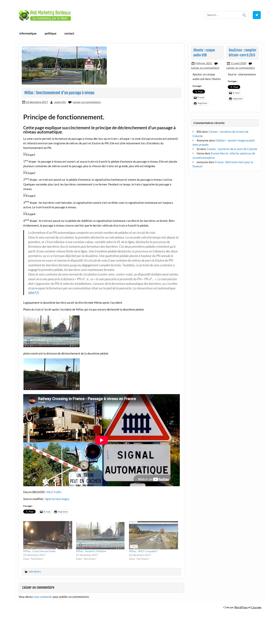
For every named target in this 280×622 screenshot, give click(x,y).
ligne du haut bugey (57, 499)
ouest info (60, 102)
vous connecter (42, 596)
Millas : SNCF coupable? (143, 551)
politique (50, 33)
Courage (256, 607)
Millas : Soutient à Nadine (91, 551)
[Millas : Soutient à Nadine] (100, 535)
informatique (28, 33)
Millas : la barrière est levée (39, 551)
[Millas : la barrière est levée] (47, 535)
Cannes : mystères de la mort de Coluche (232, 149)
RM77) (34, 293)
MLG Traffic (54, 492)
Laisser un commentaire (87, 102)
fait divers (35, 571)
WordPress (241, 607)
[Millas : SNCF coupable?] (153, 535)
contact (69, 33)
